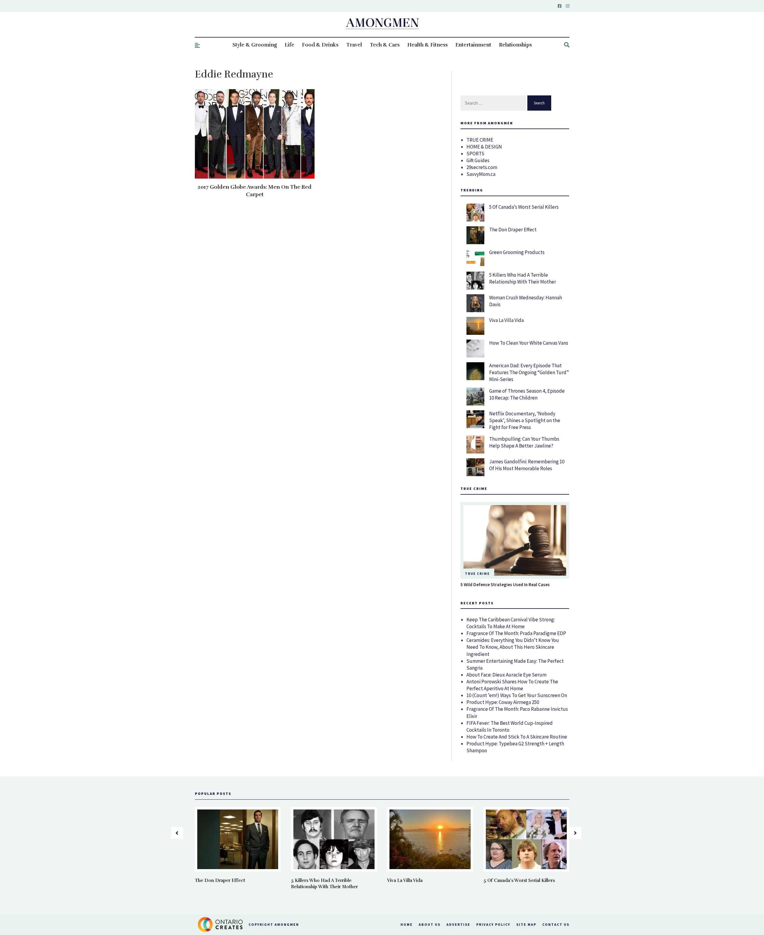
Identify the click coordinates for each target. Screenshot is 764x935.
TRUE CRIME (479, 140)
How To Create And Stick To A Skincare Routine (516, 736)
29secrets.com (481, 167)
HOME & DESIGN (484, 146)
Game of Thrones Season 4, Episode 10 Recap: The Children (527, 394)
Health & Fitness (427, 45)
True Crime (477, 574)
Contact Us (555, 924)
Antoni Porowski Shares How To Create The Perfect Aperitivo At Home (512, 685)
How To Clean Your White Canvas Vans (528, 343)
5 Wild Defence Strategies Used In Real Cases (505, 584)
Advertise (458, 924)
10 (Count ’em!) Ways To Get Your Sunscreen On (516, 695)
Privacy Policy (493, 924)
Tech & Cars (385, 45)
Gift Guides (477, 160)
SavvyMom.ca (480, 174)
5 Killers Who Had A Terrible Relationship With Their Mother (522, 278)
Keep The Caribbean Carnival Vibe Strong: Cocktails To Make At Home (510, 623)
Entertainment (473, 45)
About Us (429, 924)
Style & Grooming (254, 45)
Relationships (515, 45)
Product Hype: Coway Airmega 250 (502, 702)
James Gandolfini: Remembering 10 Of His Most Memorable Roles (526, 465)
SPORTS (475, 153)
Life (289, 45)
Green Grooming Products (517, 252)
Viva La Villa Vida (506, 320)
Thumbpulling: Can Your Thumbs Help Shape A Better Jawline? (524, 442)
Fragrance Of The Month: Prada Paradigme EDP (516, 633)
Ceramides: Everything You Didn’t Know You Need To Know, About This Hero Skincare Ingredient (512, 647)
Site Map (526, 924)
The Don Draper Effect (513, 229)
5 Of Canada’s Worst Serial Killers (524, 207)
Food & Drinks (320, 45)
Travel (354, 45)
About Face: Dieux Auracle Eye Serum (506, 674)
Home (407, 924)
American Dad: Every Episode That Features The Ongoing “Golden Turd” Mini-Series (529, 372)
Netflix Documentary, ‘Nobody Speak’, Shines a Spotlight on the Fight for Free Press (524, 420)
